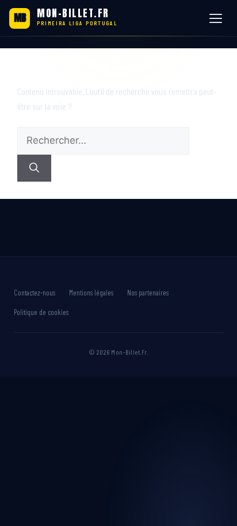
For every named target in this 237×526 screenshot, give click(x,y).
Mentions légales (91, 292)
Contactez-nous (34, 292)
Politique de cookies (41, 312)
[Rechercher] (34, 168)
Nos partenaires (148, 292)
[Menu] (217, 18)
